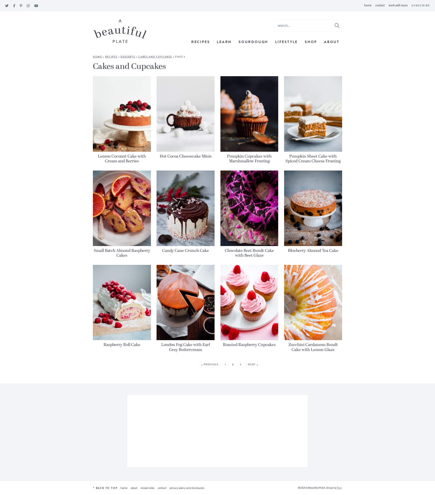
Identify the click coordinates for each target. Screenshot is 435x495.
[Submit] (337, 25)
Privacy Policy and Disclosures (187, 488)
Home (367, 5)
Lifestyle (286, 42)
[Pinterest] (21, 6)
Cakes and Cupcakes (155, 57)
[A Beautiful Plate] (120, 31)
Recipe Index (147, 488)
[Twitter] (6, 6)
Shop (311, 42)
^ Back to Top (105, 488)
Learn (224, 42)
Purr (339, 488)
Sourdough (253, 42)
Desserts (128, 57)
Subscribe (420, 5)
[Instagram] (28, 6)
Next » (253, 364)
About (331, 42)
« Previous (210, 364)
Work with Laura (398, 5)
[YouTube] (36, 6)
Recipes (200, 42)
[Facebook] (14, 6)
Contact (380, 5)
